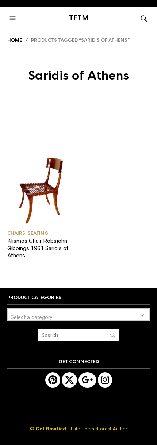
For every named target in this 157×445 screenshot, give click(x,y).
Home (14, 40)
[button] (13, 18)
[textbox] (78, 314)
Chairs (16, 233)
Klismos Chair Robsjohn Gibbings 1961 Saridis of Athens (37, 248)
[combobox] (78, 314)
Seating (38, 233)
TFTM (78, 18)
